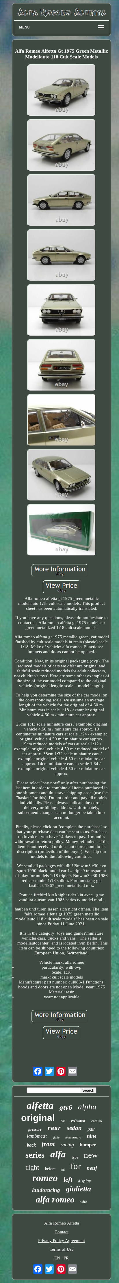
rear (54, 1128)
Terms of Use (62, 1249)
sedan (74, 1128)
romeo (45, 1177)
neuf (92, 1168)
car (63, 1121)
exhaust (78, 1120)
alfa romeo (55, 1199)
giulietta (78, 1189)
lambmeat (37, 1136)
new (91, 1154)
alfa (58, 1154)
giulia (56, 1137)
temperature (73, 1137)
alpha (87, 1106)
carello (96, 1121)
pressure (35, 1129)
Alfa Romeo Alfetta (61, 1223)
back (31, 1145)
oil (63, 1169)
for (75, 1166)
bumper (88, 1144)
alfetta (40, 1105)
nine (91, 1136)
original (38, 1118)
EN (57, 1258)
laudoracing (46, 1190)
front (48, 1143)
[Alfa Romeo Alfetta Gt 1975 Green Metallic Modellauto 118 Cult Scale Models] (61, 90)
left (68, 1179)
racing (67, 1144)
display (84, 1181)
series (34, 1154)
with (83, 1202)
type (75, 1157)
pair (91, 1129)
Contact (61, 1231)
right (32, 1167)
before (50, 1169)
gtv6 (66, 1107)
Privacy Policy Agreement (61, 1240)
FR (66, 1258)
